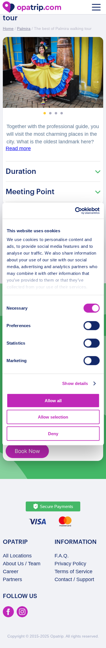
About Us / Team (21, 563)
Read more (18, 148)
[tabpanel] (53, 72)
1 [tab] (44, 113)
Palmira (24, 28)
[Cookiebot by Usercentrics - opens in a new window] (75, 210)
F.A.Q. (62, 556)
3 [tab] (56, 113)
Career (10, 571)
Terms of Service (73, 571)
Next (95, 79)
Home (8, 28)
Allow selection (53, 417)
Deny (53, 433)
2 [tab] (50, 113)
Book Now (27, 451)
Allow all (53, 400)
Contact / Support (74, 579)
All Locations (17, 556)
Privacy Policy (70, 563)
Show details (75, 383)
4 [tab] (61, 113)
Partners (12, 579)
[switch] (91, 325)
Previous (11, 79)
